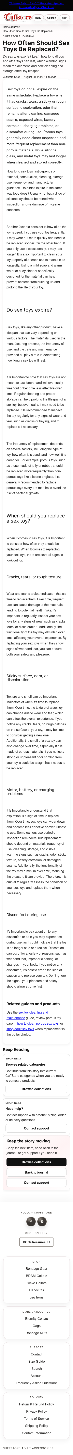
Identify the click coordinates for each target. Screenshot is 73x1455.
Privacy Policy (36, 1411)
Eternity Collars (36, 1318)
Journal (15, 27)
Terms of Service (36, 1418)
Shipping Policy (36, 1425)
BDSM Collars (36, 1275)
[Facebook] (31, 1221)
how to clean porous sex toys (38, 1023)
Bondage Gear (36, 1268)
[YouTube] (42, 1221)
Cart (64, 17)
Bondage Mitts (36, 1332)
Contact (36, 1354)
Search (36, 1368)
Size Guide (36, 1361)
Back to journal (36, 1172)
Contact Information (36, 1432)
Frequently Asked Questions (36, 1382)
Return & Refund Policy (36, 1404)
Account (37, 1375)
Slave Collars (36, 1282)
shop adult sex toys (20, 1028)
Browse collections (36, 1088)
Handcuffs (36, 1289)
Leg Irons (36, 1297)
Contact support (36, 1128)
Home (6, 27)
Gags (37, 1325)
